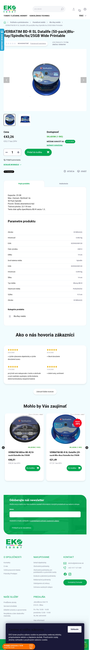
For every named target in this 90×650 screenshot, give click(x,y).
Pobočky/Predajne (10, 574)
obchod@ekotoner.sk (76, 563)
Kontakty (7, 563)
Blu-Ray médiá (20, 316)
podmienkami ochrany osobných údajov (44, 521)
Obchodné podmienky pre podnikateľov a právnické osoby (45, 571)
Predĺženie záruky (10, 602)
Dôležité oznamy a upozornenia (15, 610)
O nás (6, 566)
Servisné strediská (10, 606)
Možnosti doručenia (54, 145)
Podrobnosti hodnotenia (38, 43)
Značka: (59, 44)
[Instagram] (70, 573)
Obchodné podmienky (41, 566)
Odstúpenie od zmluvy (42, 583)
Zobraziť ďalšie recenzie (45, 392)
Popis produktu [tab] (24, 184)
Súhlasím (75, 629)
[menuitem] (16, 15)
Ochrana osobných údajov (43, 587)
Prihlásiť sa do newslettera (21, 528)
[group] (24, 447)
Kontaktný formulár (75, 582)
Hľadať (62, 9)
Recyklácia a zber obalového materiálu (14, 615)
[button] (24, 464)
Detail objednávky (40, 563)
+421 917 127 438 (74, 568)
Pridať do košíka (34, 152)
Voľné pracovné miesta (12, 570)
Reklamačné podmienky (42, 580)
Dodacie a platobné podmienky (45, 576)
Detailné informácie (11, 164)
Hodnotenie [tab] (63, 184)
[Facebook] (65, 573)
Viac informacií (39, 620)
